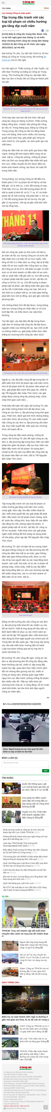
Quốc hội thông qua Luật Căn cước (18, 883)
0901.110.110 (24, 1106)
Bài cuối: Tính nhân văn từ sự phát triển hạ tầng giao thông (33, 1040)
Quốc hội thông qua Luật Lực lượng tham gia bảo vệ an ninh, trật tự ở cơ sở (35, 787)
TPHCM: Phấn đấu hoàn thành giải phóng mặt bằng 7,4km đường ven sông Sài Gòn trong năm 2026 (34, 1055)
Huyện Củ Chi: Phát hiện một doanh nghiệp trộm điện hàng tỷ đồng (34, 815)
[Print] (47, 30)
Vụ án (5, 896)
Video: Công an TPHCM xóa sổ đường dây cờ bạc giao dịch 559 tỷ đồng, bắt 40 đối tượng (34, 971)
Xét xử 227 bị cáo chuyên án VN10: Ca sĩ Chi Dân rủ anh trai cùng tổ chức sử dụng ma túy (34, 957)
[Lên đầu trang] (45, 1107)
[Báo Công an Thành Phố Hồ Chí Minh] (28, 2)
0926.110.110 (14, 1106)
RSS (47, 8)
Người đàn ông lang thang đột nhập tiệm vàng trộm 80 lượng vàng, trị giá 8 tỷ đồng (34, 945)
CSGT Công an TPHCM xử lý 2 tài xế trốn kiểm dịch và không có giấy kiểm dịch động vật (34, 1029)
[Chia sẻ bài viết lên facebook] (43, 30)
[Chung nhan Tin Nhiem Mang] (15, 1108)
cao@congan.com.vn (15, 1099)
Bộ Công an (36, 704)
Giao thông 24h (10, 982)
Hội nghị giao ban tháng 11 (21, 704)
